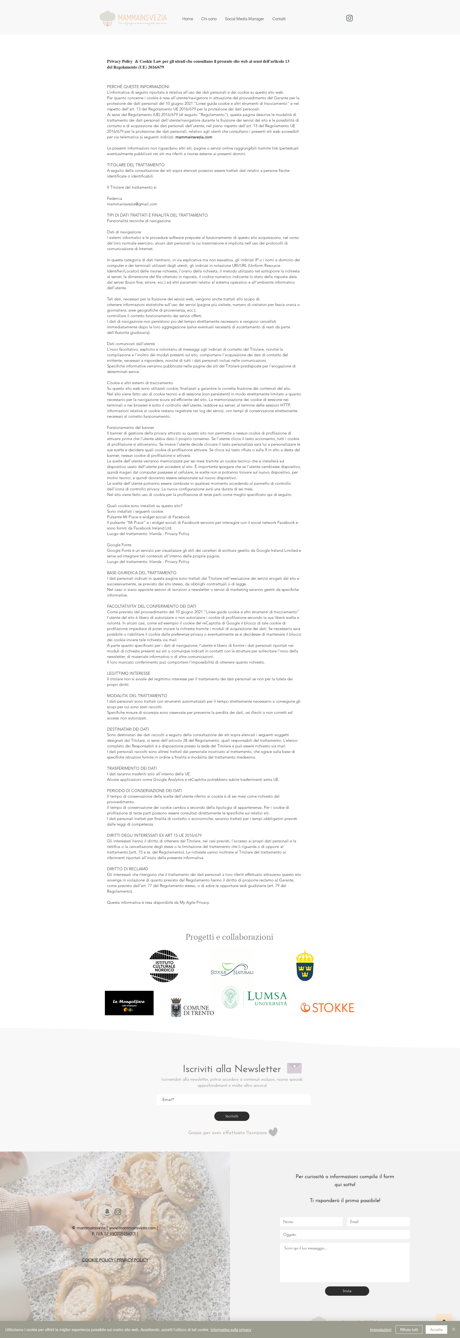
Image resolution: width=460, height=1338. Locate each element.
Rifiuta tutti (409, 1329)
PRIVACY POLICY (132, 1259)
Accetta (436, 1329)
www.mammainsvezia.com (132, 1228)
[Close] (453, 1329)
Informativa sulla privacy (231, 1329)
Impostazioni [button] (380, 1329)
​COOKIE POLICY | (99, 1259)
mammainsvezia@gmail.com (132, 203)
